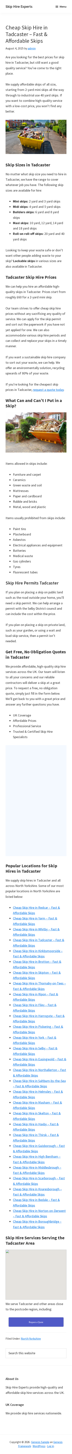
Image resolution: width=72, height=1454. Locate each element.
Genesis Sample (40, 1442)
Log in (50, 1446)
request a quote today (48, 390)
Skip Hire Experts (19, 6)
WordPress (39, 1446)
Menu (63, 6)
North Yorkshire (31, 1338)
